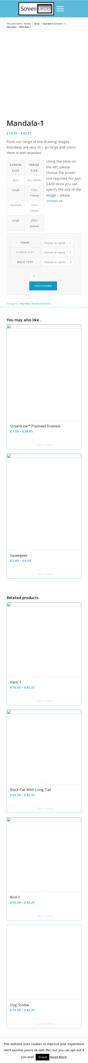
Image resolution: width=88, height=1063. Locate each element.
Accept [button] (42, 1057)
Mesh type (25, 262)
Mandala (25, 303)
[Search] (48, 8)
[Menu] (58, 8)
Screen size (25, 252)
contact (52, 200)
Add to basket (43, 286)
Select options (45, 444)
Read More (58, 1057)
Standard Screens (41, 303)
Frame (25, 242)
